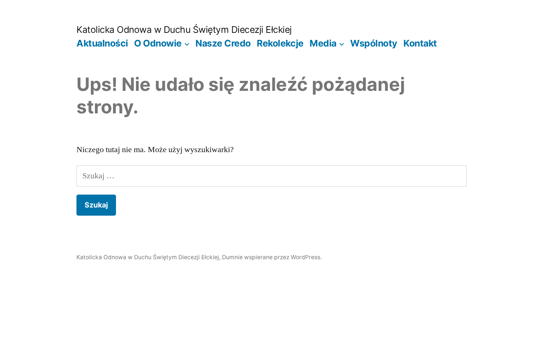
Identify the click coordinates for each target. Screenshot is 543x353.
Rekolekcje (280, 43)
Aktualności (102, 43)
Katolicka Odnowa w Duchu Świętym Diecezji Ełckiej (184, 29)
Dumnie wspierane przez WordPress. (272, 257)
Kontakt (420, 43)
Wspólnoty (373, 43)
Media (323, 43)
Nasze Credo (223, 43)
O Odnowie (158, 43)
